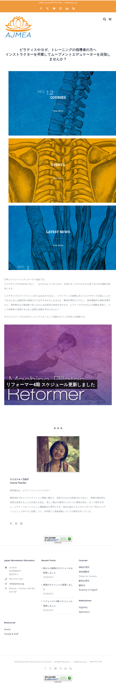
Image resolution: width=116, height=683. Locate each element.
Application (84, 611)
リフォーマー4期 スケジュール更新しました (50, 384)
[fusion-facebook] (11, 523)
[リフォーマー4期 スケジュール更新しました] (58, 365)
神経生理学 (84, 567)
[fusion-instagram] (21, 523)
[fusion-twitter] (16, 523)
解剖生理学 (84, 580)
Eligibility (83, 607)
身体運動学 (84, 571)
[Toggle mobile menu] (110, 19)
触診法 (82, 585)
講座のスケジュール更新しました (58, 587)
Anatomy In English (88, 589)
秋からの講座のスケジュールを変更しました (58, 570)
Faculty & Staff (11, 633)
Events (7, 629)
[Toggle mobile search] (104, 19)
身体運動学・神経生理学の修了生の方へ (46, 406)
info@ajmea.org (70, 2)
